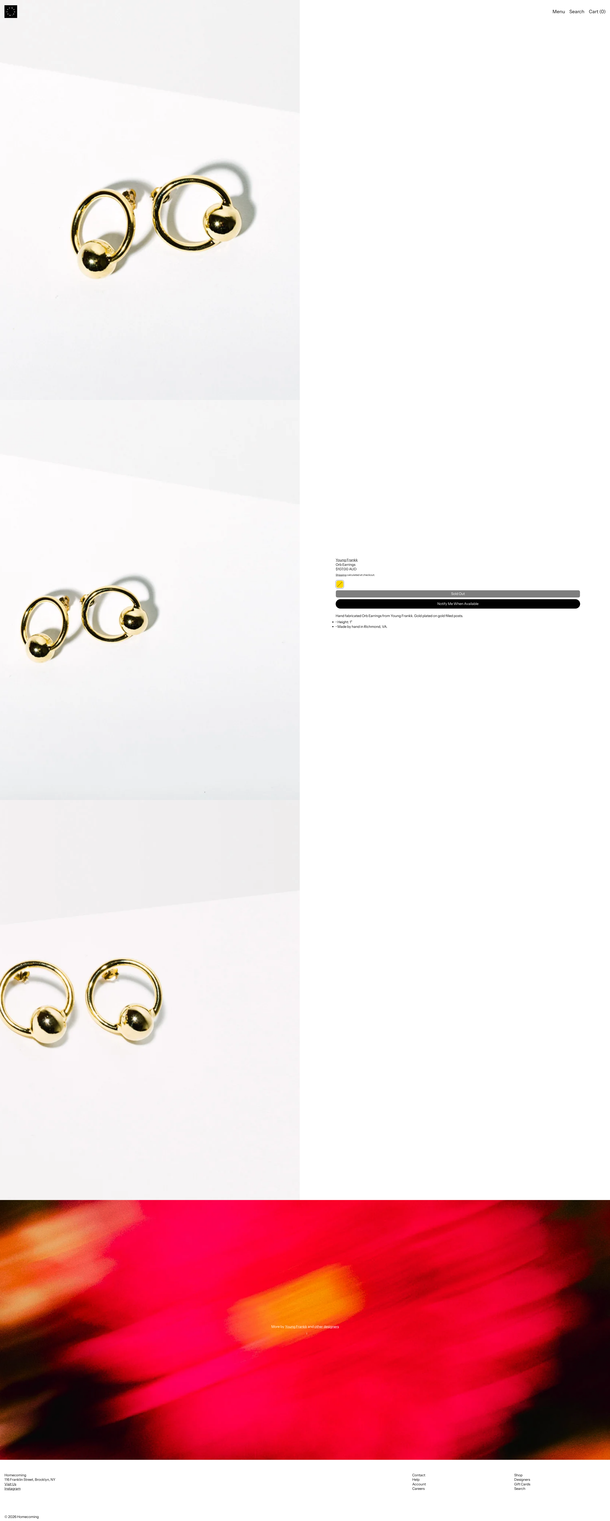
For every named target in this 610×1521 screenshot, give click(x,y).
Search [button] (576, 11)
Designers (522, 1479)
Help (416, 1479)
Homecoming (28, 1517)
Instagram (12, 1489)
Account (419, 1484)
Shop (518, 1475)
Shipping (341, 574)
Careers (418, 1489)
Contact (418, 1475)
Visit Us (10, 1484)
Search (519, 1489)
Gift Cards (522, 1484)
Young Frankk (347, 560)
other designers (326, 1326)
